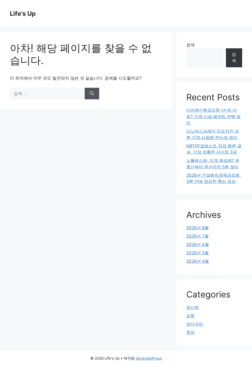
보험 (190, 315)
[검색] (92, 94)
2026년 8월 (197, 227)
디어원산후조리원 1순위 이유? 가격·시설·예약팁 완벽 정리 (213, 116)
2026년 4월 (197, 261)
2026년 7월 (197, 236)
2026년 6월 (197, 244)
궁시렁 (192, 307)
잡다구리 (194, 324)
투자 (190, 332)
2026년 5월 (197, 252)
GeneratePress (149, 358)
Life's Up (23, 13)
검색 (190, 44)
